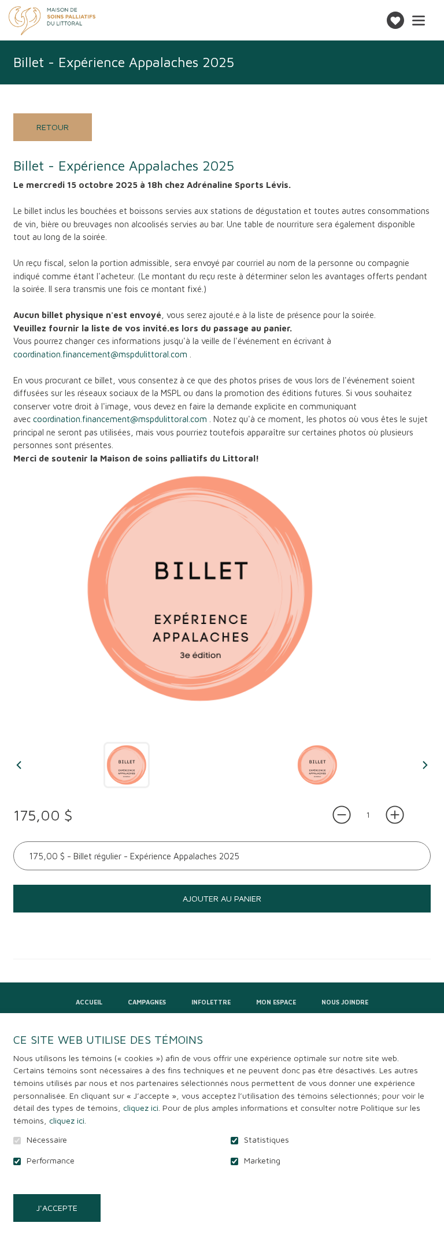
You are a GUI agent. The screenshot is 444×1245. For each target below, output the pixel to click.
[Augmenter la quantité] (395, 815)
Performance (51, 1160)
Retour (52, 127)
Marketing (262, 1160)
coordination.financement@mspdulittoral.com (100, 354)
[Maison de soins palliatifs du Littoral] (52, 20)
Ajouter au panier (222, 898)
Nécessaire (47, 1139)
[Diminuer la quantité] (341, 815)
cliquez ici (140, 1108)
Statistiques (266, 1139)
